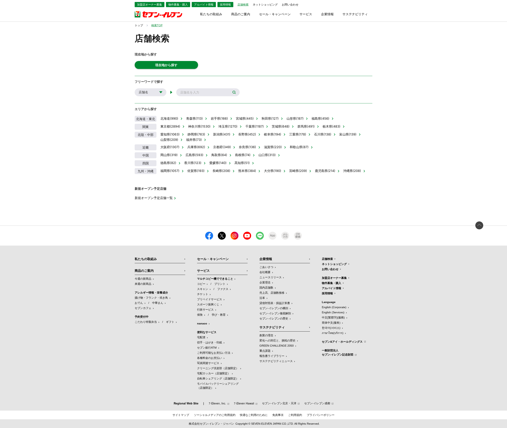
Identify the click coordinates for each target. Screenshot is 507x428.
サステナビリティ (355, 14)
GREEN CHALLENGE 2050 (276, 345)
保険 (200, 314)
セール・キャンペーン (275, 14)
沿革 (262, 297)
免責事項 (277, 415)
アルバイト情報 (203, 4)
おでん (139, 302)
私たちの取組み (211, 14)
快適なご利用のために (254, 415)
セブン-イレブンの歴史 (273, 318)
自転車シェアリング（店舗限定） (218, 378)
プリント (219, 283)
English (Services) (333, 312)
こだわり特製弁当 (146, 321)
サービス (305, 14)
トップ (139, 25)
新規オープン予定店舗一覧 (154, 198)
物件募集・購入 (178, 4)
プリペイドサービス (209, 299)
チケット (202, 294)
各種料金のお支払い (209, 357)
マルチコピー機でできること (215, 278)
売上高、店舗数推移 (271, 292)
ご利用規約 (295, 415)
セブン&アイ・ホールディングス (342, 341)
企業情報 (327, 14)
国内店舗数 (266, 287)
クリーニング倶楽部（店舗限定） (218, 368)
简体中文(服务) (331, 322)
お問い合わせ (290, 4)
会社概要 (265, 272)
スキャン (202, 289)
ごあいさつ (266, 267)
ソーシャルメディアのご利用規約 (214, 415)
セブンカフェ (143, 308)
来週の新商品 (143, 283)
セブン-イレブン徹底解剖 (275, 313)
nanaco (202, 323)
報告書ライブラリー (271, 355)
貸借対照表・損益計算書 (274, 303)
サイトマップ (180, 415)
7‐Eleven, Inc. (217, 403)
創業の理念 (266, 335)
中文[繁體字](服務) (333, 317)
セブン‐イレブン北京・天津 (279, 403)
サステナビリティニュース (276, 361)
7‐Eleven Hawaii (244, 403)
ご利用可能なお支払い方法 (213, 352)
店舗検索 (327, 258)
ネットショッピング (265, 4)
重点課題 (265, 350)
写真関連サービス (208, 363)
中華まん (157, 302)
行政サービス (205, 309)
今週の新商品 (143, 278)
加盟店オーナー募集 (149, 4)
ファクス (222, 289)
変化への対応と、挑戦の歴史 (277, 340)
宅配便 (201, 337)
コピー (201, 283)
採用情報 (225, 4)
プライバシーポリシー (321, 415)
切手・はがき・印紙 (209, 342)
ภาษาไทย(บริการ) (332, 333)
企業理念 (265, 282)
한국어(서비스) (331, 327)
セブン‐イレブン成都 (317, 403)
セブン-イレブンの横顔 (273, 308)
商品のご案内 (240, 14)
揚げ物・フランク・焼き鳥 (151, 297)
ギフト (170, 321)
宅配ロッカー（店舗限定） (213, 373)
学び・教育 (219, 314)
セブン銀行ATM (207, 347)
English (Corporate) (334, 307)
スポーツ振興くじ (208, 304)
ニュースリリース (270, 277)
